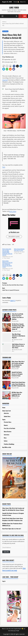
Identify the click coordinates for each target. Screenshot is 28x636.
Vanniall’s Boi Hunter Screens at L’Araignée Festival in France (6, 375)
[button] (2, 16)
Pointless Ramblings (9, 444)
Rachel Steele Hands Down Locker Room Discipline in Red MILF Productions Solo (6, 385)
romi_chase (12, 211)
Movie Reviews (7, 431)
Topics (3, 419)
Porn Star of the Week (9, 428)
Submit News (7, 416)
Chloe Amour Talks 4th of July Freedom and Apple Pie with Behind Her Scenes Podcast (6, 365)
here (3, 167)
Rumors (6, 425)
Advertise (6, 413)
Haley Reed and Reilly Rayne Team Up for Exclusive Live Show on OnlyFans (6, 317)
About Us (23, 2)
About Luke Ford (6, 411)
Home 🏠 (16, 2)
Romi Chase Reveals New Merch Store (19, 249)
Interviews (6, 435)
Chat (24, 16)
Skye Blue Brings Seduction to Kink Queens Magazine (6, 337)
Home (3, 407)
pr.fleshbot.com (9, 57)
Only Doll (5, 80)
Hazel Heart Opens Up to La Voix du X (11, 529)
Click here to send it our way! (14, 569)
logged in (12, 300)
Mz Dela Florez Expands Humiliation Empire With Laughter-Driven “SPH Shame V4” (6, 327)
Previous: (12, 284)
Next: (10, 289)
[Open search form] (16, 16)
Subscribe (6, 552)
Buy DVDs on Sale (6, 447)
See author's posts (14, 236)
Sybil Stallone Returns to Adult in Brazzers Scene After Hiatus (6, 347)
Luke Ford (14, 7)
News (5, 438)
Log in (3, 581)
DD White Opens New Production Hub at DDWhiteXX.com (6, 395)
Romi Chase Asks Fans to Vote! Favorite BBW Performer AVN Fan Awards (7, 252)
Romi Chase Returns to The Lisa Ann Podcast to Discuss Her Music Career (7, 264)
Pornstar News (7, 422)
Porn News (5, 31)
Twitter (5, 441)
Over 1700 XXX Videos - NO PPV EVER (14, 131)
